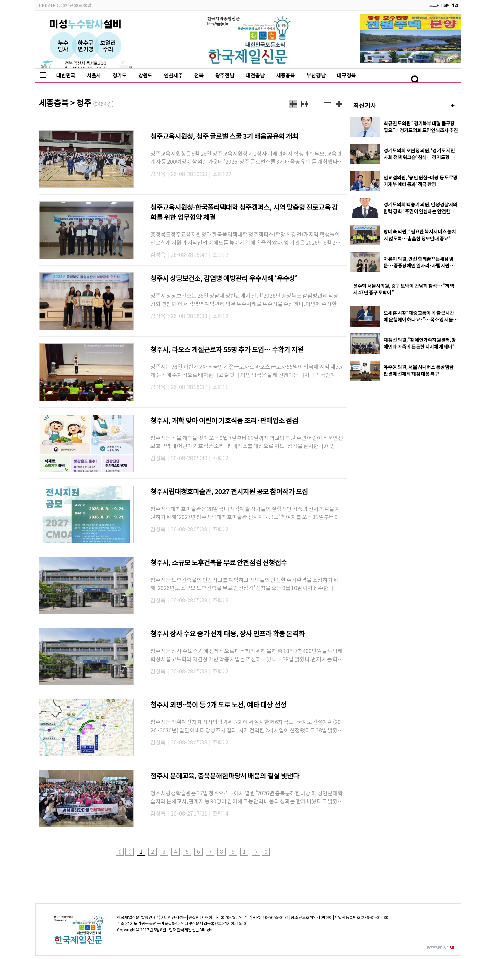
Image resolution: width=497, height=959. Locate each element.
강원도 (145, 75)
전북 (199, 75)
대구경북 (346, 75)
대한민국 (65, 75)
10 (244, 852)
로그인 (435, 5)
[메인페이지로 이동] (249, 63)
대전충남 (255, 75)
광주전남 (224, 75)
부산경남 (316, 75)
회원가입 (450, 5)
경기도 (120, 75)
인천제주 (173, 75)
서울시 (94, 75)
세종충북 (285, 75)
